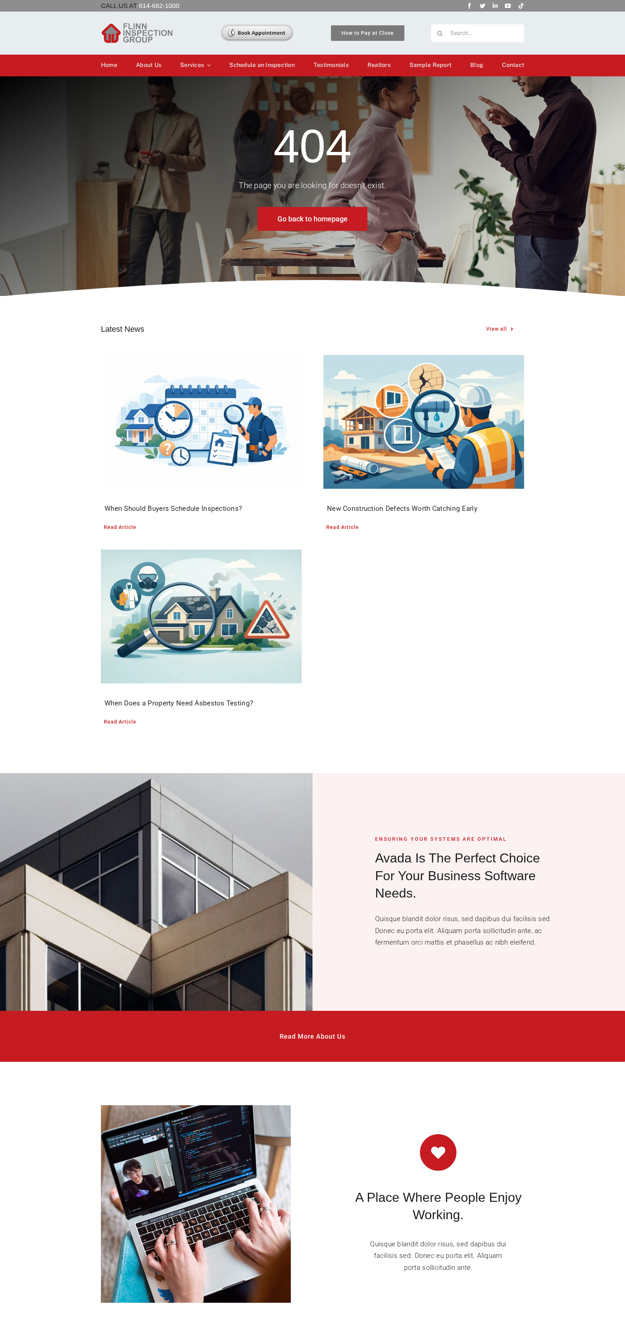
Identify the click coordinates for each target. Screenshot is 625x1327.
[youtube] (508, 6)
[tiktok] (521, 6)
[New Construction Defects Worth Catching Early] (423, 422)
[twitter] (482, 6)
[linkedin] (495, 6)
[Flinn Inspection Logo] (137, 26)
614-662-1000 (159, 5)
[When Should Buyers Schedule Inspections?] (201, 422)
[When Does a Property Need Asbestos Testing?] (201, 616)
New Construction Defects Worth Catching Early (402, 508)
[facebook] (469, 6)
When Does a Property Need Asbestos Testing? (179, 703)
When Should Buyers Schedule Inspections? (173, 508)
